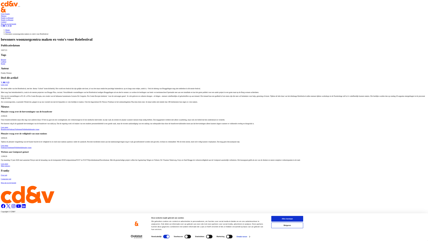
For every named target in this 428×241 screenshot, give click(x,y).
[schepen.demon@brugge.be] (2, 26)
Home (7, 30)
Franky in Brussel (7, 18)
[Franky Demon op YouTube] (18, 208)
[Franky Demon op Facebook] (3, 208)
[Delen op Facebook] (4, 83)
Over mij (4, 175)
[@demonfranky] (4, 26)
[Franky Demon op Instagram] (13, 208)
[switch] (188, 236)
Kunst (3, 64)
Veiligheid (25, 129)
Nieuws (3, 16)
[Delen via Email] (6, 83)
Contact (3, 22)
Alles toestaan (287, 219)
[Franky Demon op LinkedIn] (23, 208)
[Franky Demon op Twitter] (8, 208)
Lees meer (4, 127)
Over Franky (5, 14)
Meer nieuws (5, 166)
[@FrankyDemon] (6, 26)
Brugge (3, 60)
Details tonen (242, 237)
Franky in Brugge (7, 20)
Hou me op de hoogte (8, 24)
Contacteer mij (6, 179)
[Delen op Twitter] (2, 83)
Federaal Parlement (15, 129)
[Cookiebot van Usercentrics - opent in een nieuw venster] (136, 236)
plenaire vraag (34, 129)
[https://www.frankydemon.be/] (11, 26)
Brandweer (5, 129)
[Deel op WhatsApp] (8, 83)
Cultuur (3, 62)
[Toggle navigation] (19, 6)
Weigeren (287, 225)
